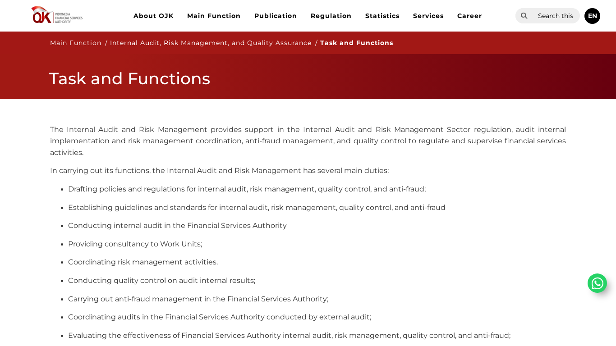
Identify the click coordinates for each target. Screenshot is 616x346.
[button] (592, 16)
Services (428, 16)
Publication (275, 16)
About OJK (153, 16)
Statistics (382, 16)
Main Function (214, 16)
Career (469, 16)
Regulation (331, 16)
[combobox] (556, 15)
